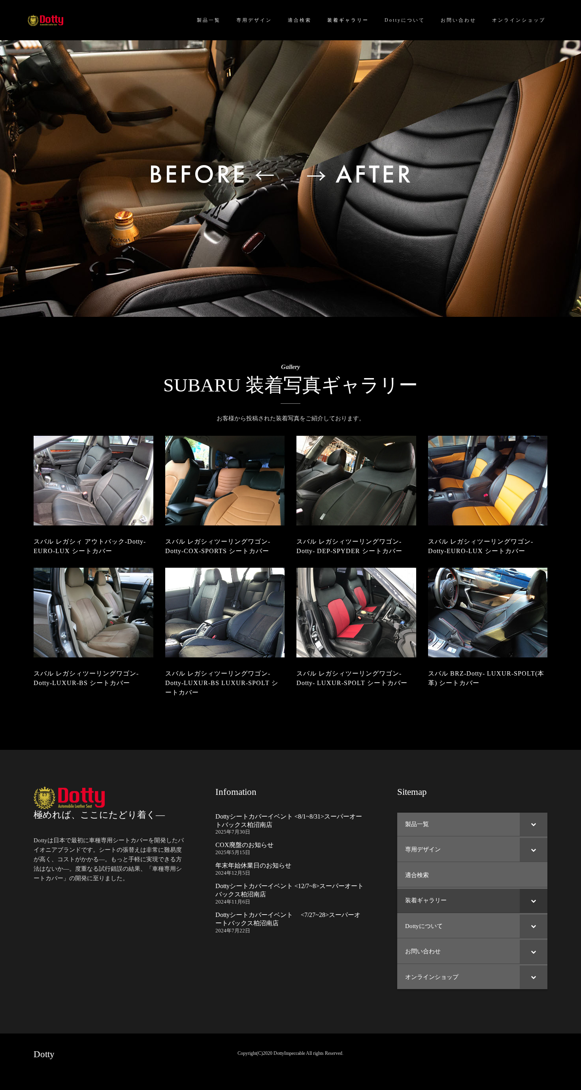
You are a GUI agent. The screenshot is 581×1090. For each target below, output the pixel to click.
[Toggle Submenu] (533, 824)
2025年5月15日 (232, 852)
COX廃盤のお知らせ (244, 845)
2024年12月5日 (232, 873)
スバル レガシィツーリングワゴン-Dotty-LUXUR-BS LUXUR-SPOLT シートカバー (221, 683)
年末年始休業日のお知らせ (253, 865)
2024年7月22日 (232, 931)
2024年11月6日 (232, 902)
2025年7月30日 (232, 832)
